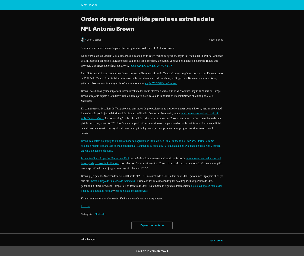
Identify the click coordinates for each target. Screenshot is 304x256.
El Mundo (100, 214)
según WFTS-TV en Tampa (161, 83)
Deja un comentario (152, 225)
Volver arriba (216, 240)
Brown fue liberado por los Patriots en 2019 (105, 158)
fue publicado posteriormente (131, 190)
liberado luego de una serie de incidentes (112, 181)
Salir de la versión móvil (152, 251)
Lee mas (85, 206)
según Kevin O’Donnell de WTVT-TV (151, 65)
